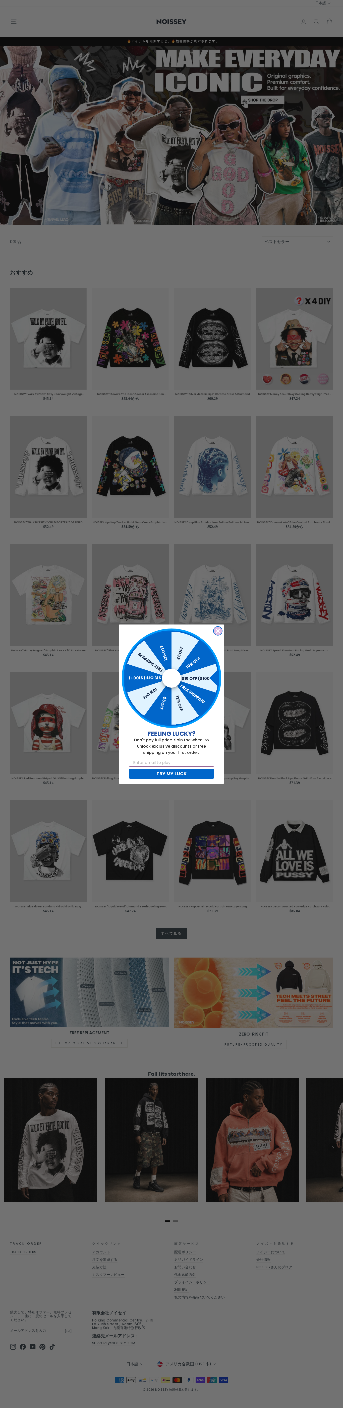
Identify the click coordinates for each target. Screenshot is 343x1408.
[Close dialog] (217, 631)
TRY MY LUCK (171, 773)
